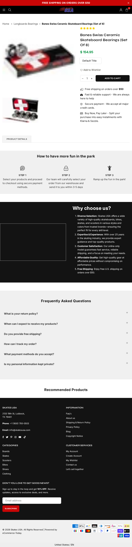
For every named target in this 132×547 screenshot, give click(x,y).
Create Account (74, 455)
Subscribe (11, 509)
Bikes (5, 464)
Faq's (68, 413)
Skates (5, 455)
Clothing (6, 473)
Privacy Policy (73, 427)
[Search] (10, 9)
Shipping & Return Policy (78, 422)
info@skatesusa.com (19, 430)
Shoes (5, 469)
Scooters (6, 460)
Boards (5, 451)
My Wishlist (71, 460)
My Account (72, 451)
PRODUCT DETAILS (17, 139)
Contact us (71, 464)
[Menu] (4, 9)
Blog (68, 431)
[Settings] (121, 10)
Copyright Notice (74, 436)
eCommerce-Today (11, 533)
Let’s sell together (75, 469)
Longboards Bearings (26, 23)
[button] (87, 28)
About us (70, 418)
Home (5, 23)
